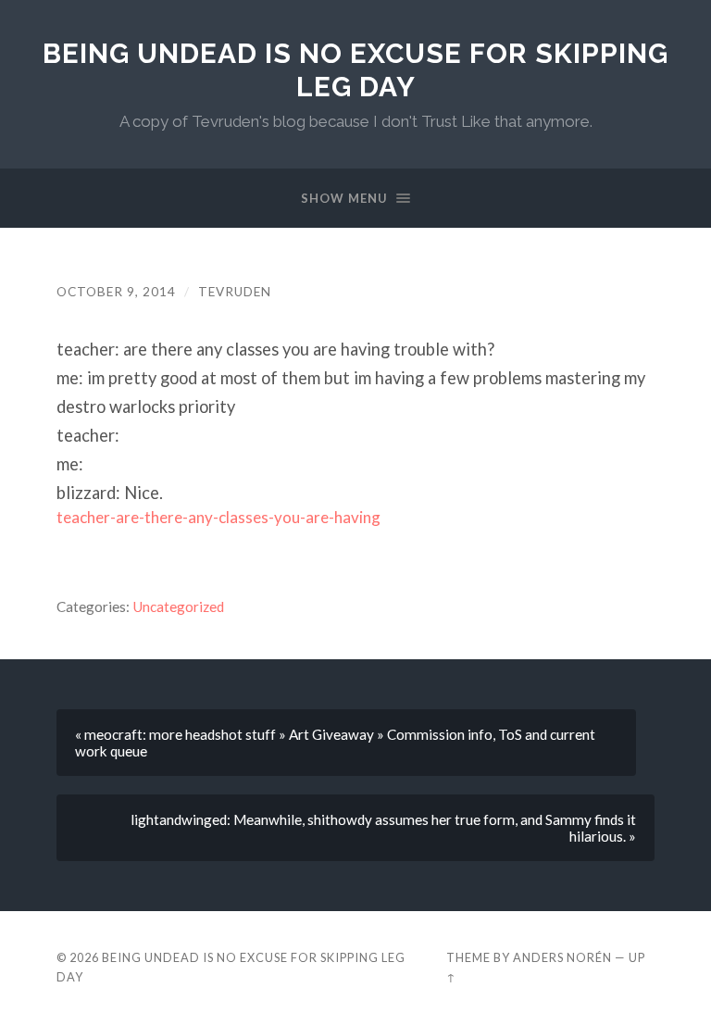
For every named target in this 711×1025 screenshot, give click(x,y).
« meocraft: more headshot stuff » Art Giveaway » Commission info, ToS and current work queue (335, 742)
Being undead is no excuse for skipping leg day (355, 70)
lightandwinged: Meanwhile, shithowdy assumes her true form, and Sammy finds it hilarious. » (383, 827)
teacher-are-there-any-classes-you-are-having (218, 517)
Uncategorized (178, 606)
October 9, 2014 (116, 291)
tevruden (234, 291)
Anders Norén (562, 957)
